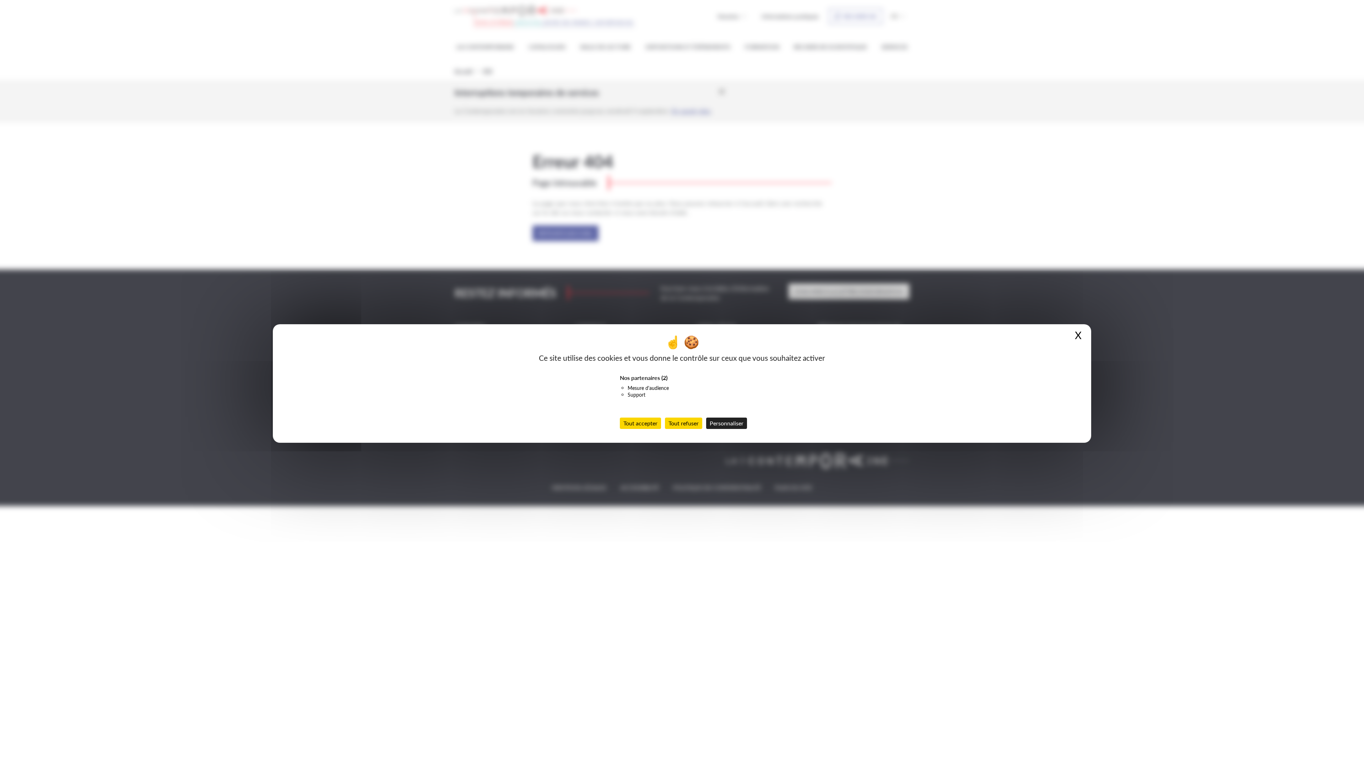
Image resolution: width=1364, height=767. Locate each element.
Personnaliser (726, 423)
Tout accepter (640, 423)
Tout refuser (684, 423)
